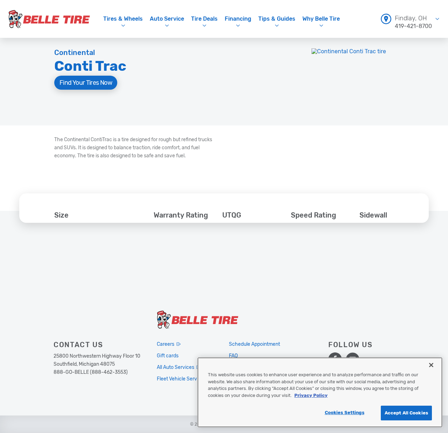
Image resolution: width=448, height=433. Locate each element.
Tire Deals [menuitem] (204, 18)
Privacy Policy (311, 395)
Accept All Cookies (406, 412)
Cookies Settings (344, 412)
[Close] (431, 365)
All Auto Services (175, 367)
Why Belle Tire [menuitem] (321, 18)
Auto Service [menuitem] (167, 18)
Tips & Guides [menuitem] (276, 18)
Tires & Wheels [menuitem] (123, 18)
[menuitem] (410, 18)
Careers (165, 344)
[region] (319, 392)
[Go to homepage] (49, 19)
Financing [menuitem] (238, 18)
